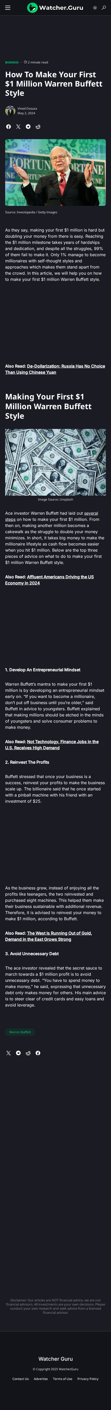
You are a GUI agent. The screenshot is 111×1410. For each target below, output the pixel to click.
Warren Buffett (20, 1032)
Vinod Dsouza (27, 108)
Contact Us (20, 1379)
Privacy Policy (88, 1379)
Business (12, 62)
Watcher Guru (55, 1359)
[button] (7, 8)
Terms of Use (62, 1379)
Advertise (41, 1379)
